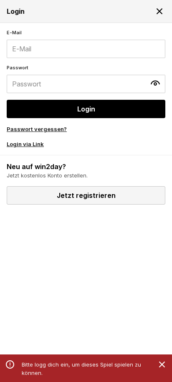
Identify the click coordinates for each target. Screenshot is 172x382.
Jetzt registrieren (86, 195)
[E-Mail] (86, 44)
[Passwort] (86, 79)
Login (86, 109)
